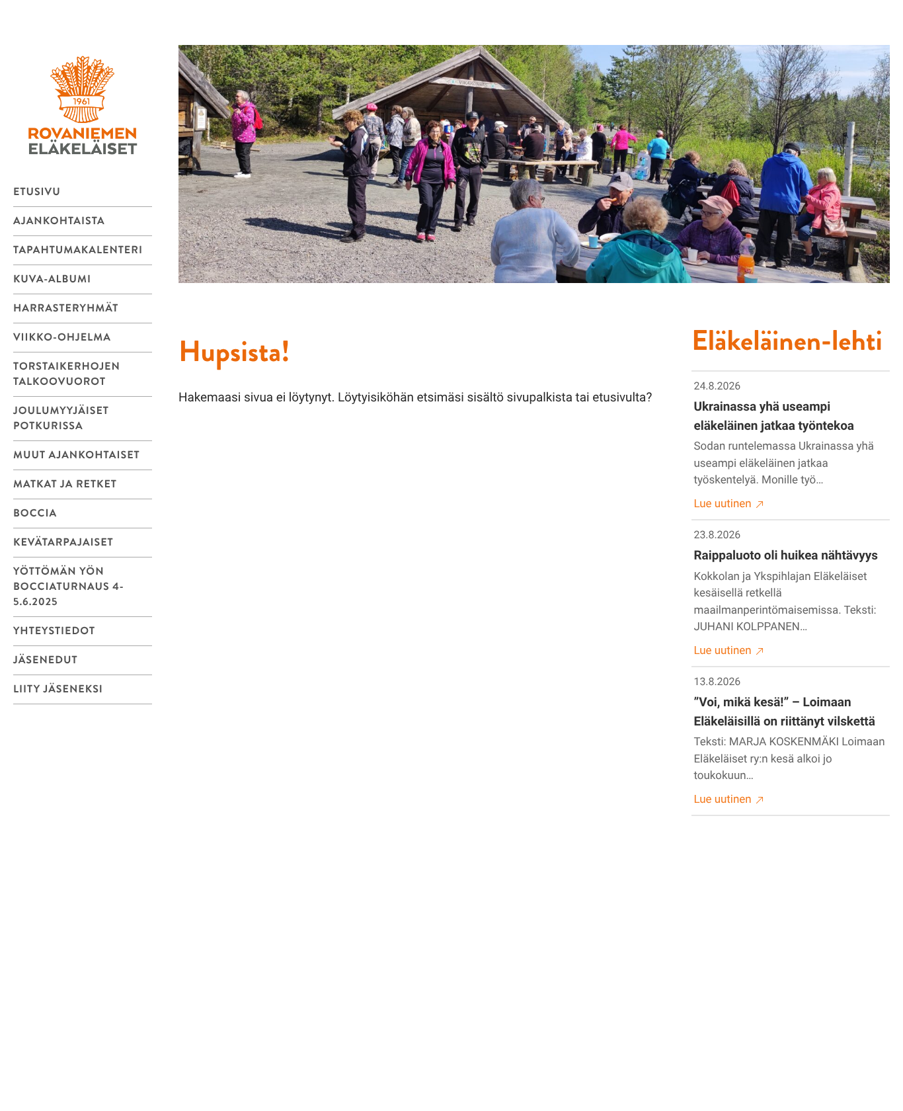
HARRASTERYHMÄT (65, 308)
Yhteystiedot (54, 631)
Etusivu (37, 192)
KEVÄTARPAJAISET (63, 542)
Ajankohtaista (59, 221)
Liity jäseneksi (58, 689)
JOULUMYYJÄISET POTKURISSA (61, 418)
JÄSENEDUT (45, 660)
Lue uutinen (723, 504)
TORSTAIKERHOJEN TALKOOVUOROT (66, 374)
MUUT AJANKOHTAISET (76, 455)
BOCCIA (35, 513)
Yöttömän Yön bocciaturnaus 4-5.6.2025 (68, 587)
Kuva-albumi (52, 279)
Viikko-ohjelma (62, 337)
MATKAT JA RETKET (65, 484)
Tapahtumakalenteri (78, 250)
